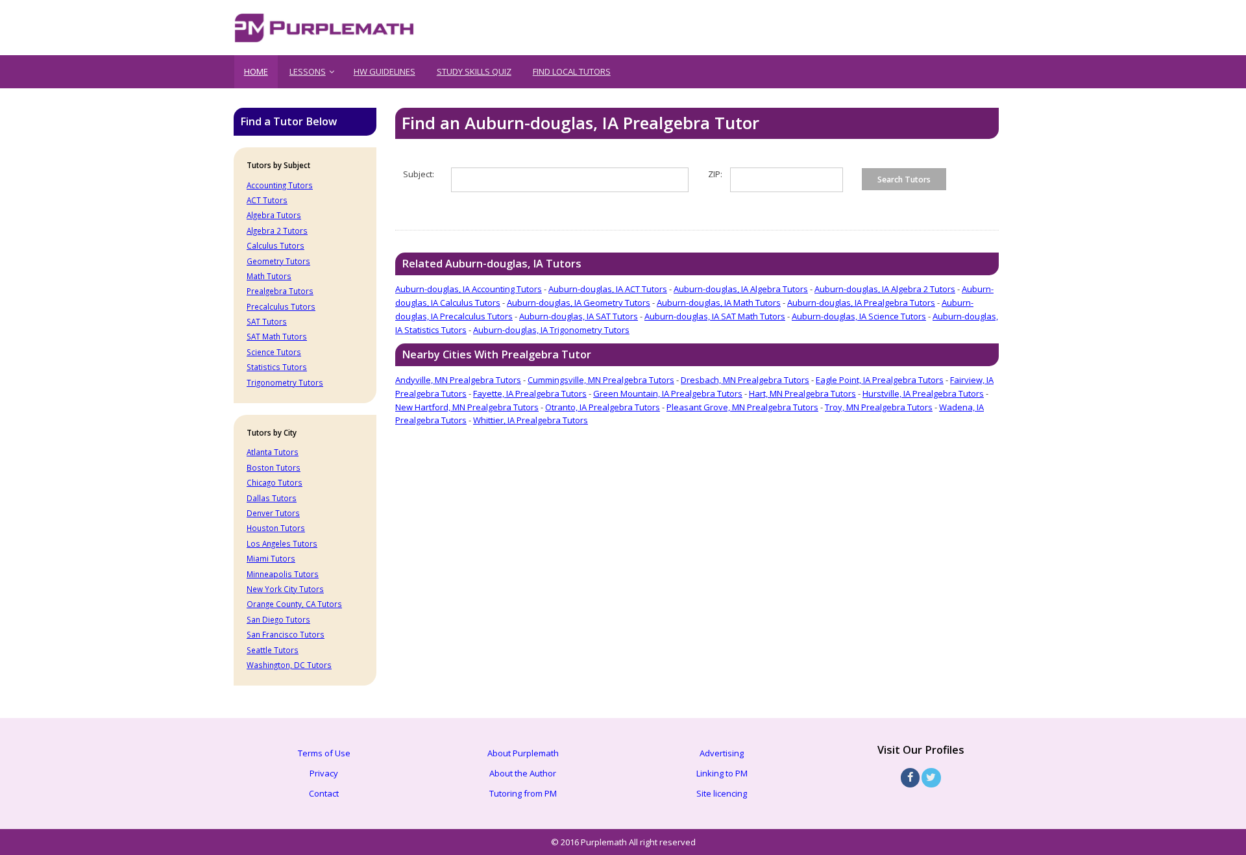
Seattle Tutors (273, 650)
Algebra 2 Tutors (277, 230)
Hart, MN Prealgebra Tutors (802, 393)
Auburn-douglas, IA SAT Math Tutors (714, 316)
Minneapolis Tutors (283, 574)
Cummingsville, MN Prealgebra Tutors (601, 380)
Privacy (324, 773)
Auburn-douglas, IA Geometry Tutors (578, 302)
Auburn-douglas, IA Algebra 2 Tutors (884, 289)
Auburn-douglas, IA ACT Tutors (607, 289)
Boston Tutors (273, 467)
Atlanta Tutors (273, 452)
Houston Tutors (276, 528)
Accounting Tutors (280, 185)
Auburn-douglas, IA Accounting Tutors (468, 289)
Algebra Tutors (274, 215)
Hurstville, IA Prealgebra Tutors (923, 393)
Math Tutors (269, 276)
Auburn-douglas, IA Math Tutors (719, 302)
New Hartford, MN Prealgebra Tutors (467, 407)
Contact (324, 793)
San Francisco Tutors (285, 634)
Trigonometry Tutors (285, 382)
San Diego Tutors (278, 619)
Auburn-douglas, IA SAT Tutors (578, 316)
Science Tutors (274, 352)
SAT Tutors (267, 321)
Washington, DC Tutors (289, 665)
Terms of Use (324, 753)
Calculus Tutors (275, 245)
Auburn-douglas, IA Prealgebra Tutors (861, 302)
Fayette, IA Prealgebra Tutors (530, 393)
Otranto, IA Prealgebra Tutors (602, 407)
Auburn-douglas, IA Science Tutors (859, 316)
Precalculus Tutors (281, 306)
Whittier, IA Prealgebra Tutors (530, 420)
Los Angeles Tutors (282, 543)
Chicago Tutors (274, 482)
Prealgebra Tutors (280, 291)
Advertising (722, 753)
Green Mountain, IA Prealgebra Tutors (667, 393)
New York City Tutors (285, 589)
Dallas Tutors (272, 498)
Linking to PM (722, 773)
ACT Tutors (267, 200)
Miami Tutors (271, 558)
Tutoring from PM (523, 793)
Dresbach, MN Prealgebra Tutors (745, 380)
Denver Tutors (273, 513)
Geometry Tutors (278, 261)
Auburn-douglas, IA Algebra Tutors (741, 289)
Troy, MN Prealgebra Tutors (879, 407)
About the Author (522, 773)
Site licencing (721, 793)
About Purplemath (523, 753)
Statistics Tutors (277, 367)
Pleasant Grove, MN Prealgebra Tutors (742, 407)
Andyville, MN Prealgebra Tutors (458, 380)
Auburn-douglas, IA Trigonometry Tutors (551, 330)
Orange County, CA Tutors (294, 604)
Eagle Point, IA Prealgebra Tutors (880, 380)
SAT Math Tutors (277, 336)
